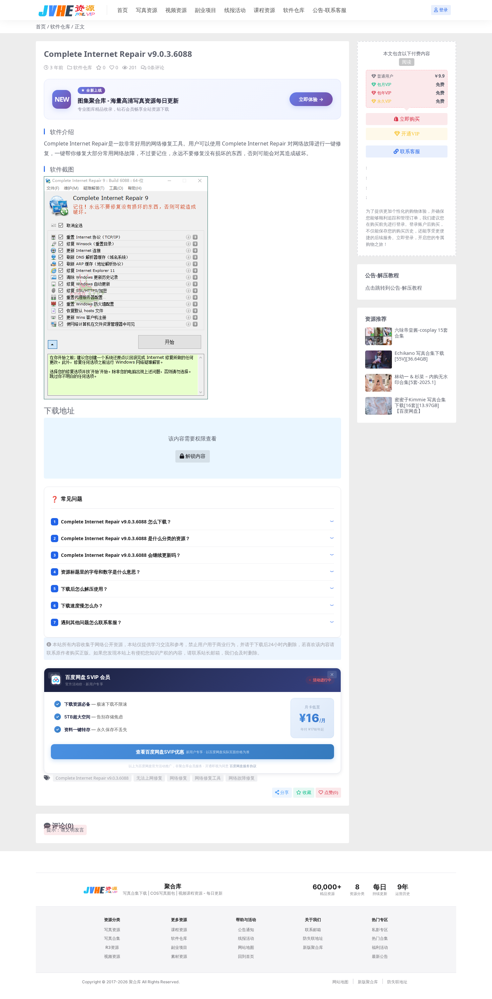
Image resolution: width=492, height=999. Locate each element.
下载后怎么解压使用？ (84, 589)
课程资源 (264, 10)
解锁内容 (195, 456)
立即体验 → (311, 99)
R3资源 (112, 947)
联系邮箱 (313, 929)
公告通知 (246, 929)
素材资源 (179, 956)
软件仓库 (294, 10)
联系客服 (410, 151)
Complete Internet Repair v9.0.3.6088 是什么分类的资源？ (125, 538)
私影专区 (380, 929)
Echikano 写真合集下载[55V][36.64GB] (419, 356)
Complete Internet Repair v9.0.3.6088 (92, 778)
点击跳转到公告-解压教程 (393, 287)
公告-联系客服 (329, 10)
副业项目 (205, 10)
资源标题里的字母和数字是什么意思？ (101, 572)
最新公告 (380, 956)
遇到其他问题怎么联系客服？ (91, 622)
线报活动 (235, 10)
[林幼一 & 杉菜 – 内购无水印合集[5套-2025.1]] (378, 383)
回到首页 (246, 956)
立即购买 (410, 119)
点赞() (331, 792)
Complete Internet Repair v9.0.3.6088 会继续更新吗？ (121, 555)
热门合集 (380, 938)
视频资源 (176, 10)
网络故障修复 (242, 778)
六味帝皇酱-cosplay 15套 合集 (421, 333)
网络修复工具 (208, 778)
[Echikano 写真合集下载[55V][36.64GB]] (378, 359)
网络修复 (178, 778)
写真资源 (146, 10)
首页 (122, 10)
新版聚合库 (313, 947)
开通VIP (410, 133)
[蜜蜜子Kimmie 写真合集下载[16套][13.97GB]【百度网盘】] (378, 406)
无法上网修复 (149, 778)
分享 (284, 792)
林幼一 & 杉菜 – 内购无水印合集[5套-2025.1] (421, 379)
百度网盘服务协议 (243, 766)
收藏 (307, 792)
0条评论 (156, 67)
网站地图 (246, 947)
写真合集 (112, 938)
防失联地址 (313, 938)
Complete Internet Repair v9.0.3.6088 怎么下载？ (116, 521)
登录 (443, 9)
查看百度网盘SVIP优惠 (192, 752)
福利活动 (380, 947)
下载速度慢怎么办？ (82, 605)
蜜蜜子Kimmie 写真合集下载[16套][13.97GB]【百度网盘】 (420, 405)
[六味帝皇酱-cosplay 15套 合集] (378, 336)
